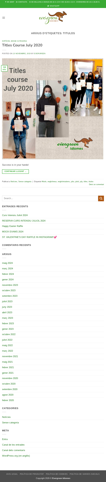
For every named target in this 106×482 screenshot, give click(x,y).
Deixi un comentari (96, 184)
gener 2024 (8, 279)
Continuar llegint (15, 171)
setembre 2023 (9, 296)
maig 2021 (7, 362)
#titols (44, 181)
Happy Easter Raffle (12, 226)
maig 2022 (7, 345)
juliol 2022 (7, 340)
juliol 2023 (7, 301)
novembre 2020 (10, 378)
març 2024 (7, 268)
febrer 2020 (8, 400)
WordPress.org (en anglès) (16, 455)
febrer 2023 (8, 323)
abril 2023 (7, 312)
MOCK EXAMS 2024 (12, 231)
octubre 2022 (8, 334)
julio (72, 181)
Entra (5, 439)
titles (86, 181)
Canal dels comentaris (13, 450)
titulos (91, 181)
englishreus (52, 181)
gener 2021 (8, 373)
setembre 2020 (9, 389)
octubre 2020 (8, 383)
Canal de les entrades (13, 444)
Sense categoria (19, 41)
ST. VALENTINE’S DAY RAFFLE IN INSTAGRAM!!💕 (29, 237)
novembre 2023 (10, 285)
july (81, 181)
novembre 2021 (10, 356)
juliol (77, 181)
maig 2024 (7, 263)
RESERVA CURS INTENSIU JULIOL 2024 (23, 220)
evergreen (39, 53)
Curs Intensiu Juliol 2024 (15, 215)
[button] (3, 17)
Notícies (6, 41)
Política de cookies (57, 474)
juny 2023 (7, 307)
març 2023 (7, 318)
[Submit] (101, 198)
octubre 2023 (8, 290)
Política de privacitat (32, 474)
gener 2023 (8, 329)
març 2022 (7, 351)
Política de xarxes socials (85, 474)
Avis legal (12, 474)
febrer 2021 (8, 367)
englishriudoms (64, 181)
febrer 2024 (8, 274)
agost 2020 (7, 394)
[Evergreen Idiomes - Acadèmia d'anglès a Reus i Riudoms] (53, 17)
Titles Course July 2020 (22, 45)
